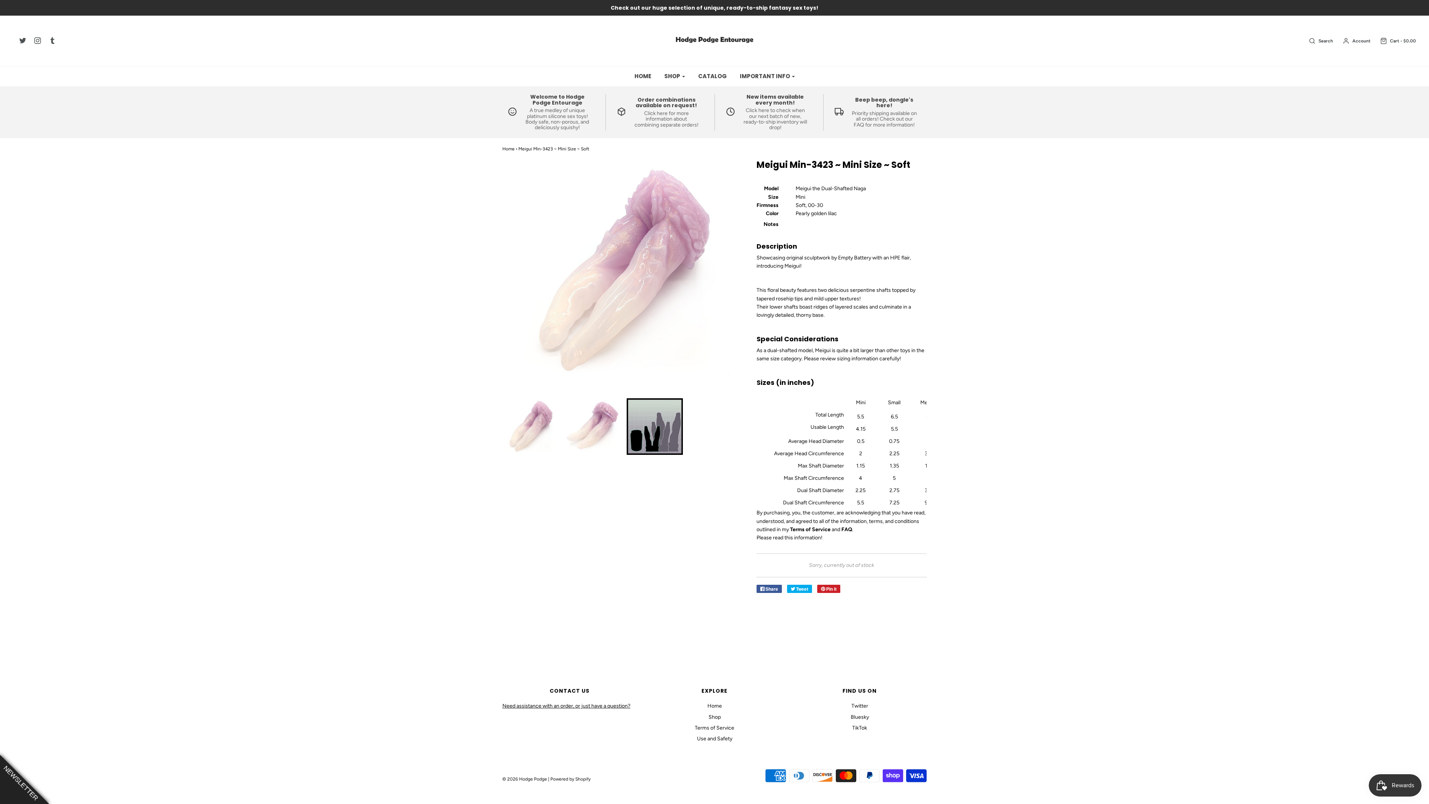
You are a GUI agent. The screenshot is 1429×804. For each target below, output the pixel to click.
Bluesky (860, 717)
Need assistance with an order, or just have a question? (566, 706)
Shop (715, 717)
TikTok (859, 728)
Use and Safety (714, 739)
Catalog (712, 76)
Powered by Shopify (570, 779)
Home (642, 76)
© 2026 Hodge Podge (524, 779)
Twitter (859, 706)
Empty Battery (854, 258)
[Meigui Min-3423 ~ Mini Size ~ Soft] (531, 426)
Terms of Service (714, 728)
